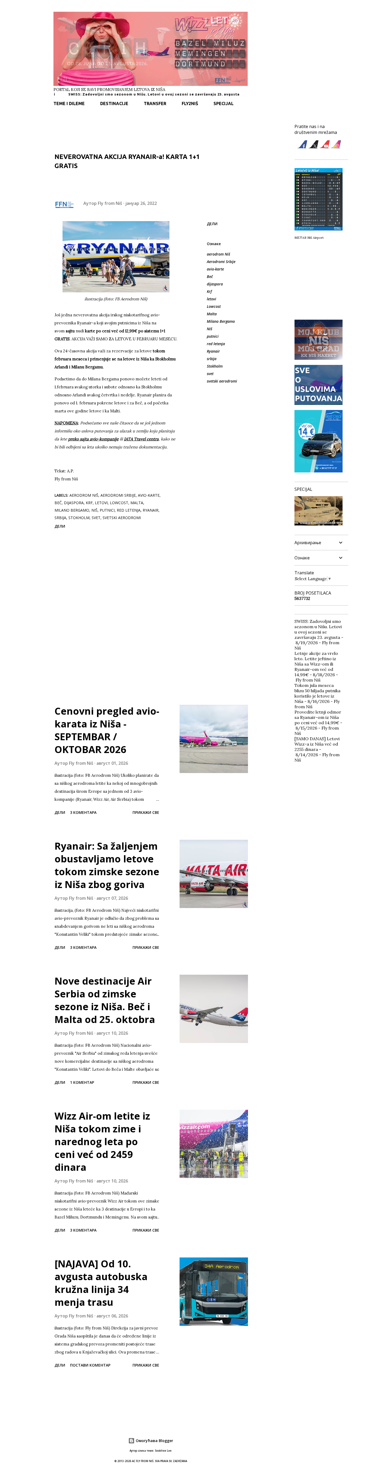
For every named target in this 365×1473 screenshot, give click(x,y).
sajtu (70, 330)
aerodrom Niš (218, 254)
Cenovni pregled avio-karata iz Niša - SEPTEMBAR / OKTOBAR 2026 (107, 730)
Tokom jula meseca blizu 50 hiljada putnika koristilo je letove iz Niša (317, 693)
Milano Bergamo (221, 321)
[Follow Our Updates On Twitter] (313, 147)
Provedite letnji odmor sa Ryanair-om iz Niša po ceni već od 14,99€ (317, 717)
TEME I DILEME (69, 103)
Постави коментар (90, 1365)
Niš (209, 328)
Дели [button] (212, 223)
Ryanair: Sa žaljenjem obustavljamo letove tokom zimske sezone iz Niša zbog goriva (107, 865)
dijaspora (215, 283)
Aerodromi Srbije (221, 261)
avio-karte (215, 269)
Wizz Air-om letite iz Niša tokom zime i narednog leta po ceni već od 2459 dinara (102, 1141)
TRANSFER (155, 103)
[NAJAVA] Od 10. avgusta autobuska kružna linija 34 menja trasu (101, 1283)
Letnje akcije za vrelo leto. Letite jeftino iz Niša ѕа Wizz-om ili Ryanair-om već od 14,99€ (316, 664)
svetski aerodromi (222, 381)
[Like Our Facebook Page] (302, 147)
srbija (211, 358)
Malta (212, 313)
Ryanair (213, 351)
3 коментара (83, 812)
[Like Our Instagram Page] (336, 147)
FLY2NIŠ (190, 103)
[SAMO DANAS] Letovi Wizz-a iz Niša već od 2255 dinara (317, 744)
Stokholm (215, 366)
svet (210, 373)
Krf (209, 291)
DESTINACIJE (114, 103)
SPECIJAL (223, 103)
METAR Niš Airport (309, 238)
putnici (213, 336)
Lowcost (214, 306)
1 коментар (82, 1082)
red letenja (216, 343)
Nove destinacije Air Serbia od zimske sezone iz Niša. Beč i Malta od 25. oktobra (105, 1000)
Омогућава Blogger (154, 1440)
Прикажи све (146, 812)
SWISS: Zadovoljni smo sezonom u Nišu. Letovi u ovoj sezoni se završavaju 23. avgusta (122, 94)
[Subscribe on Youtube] (325, 147)
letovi (211, 298)
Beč (210, 276)
